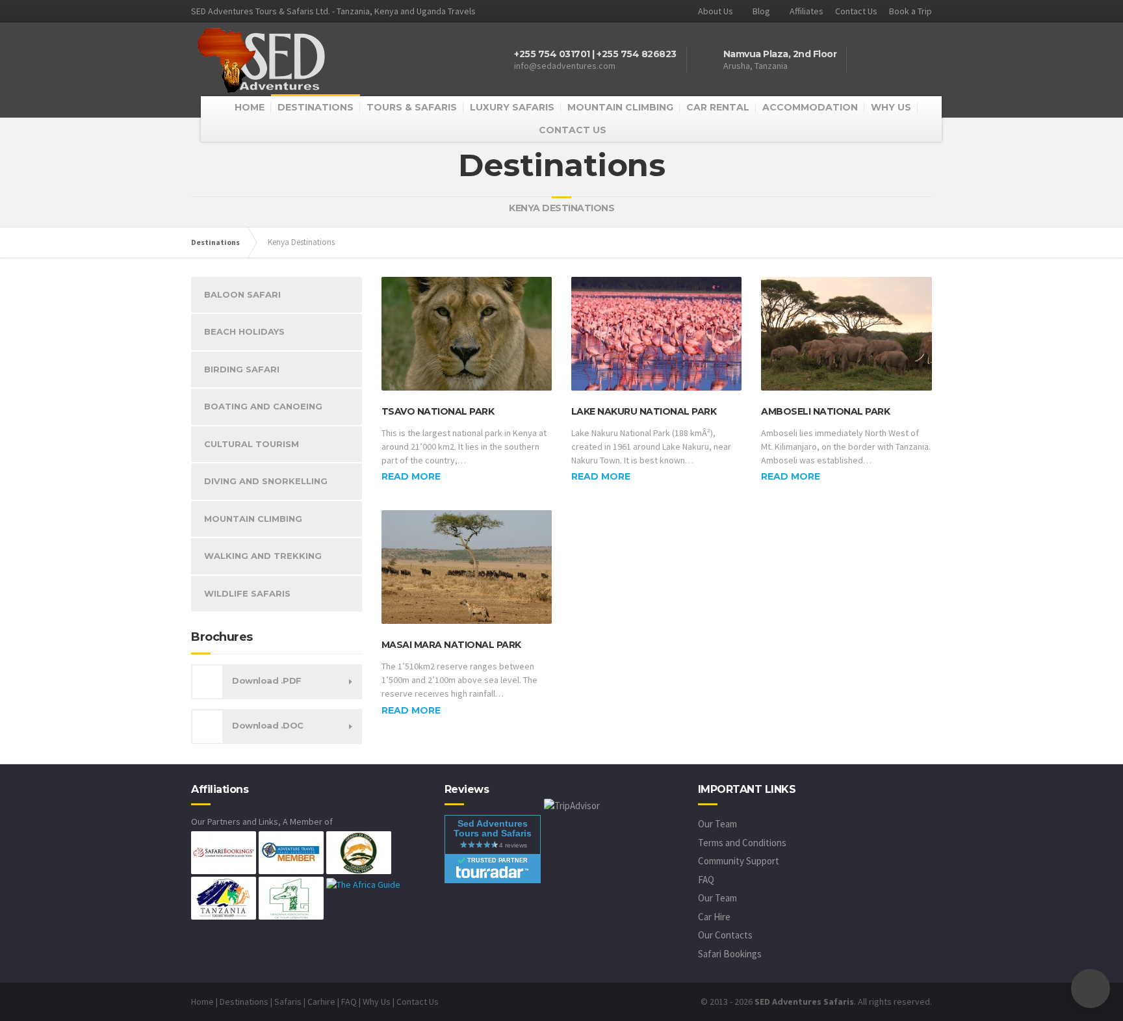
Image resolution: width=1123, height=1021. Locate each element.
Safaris (288, 1001)
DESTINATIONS (316, 107)
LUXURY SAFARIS (512, 107)
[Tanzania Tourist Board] (223, 897)
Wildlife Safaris (247, 593)
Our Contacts (725, 935)
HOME (250, 107)
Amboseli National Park (825, 411)
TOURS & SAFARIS (412, 107)
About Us (715, 11)
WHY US (891, 107)
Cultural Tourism (251, 444)
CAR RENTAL (717, 107)
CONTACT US (572, 130)
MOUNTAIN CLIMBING (620, 107)
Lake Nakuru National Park (644, 411)
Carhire (321, 1001)
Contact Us (856, 11)
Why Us (377, 1001)
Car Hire (714, 917)
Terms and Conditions (742, 842)
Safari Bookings (730, 954)
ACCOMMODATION (810, 107)
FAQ (706, 879)
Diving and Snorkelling (266, 481)
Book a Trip (910, 11)
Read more (411, 476)
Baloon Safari (242, 294)
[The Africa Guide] (363, 883)
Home (202, 1001)
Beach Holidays (244, 331)
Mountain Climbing (253, 518)
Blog (761, 11)
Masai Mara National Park (451, 645)
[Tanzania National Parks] (358, 852)
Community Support (738, 861)
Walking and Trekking (263, 555)
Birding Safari (241, 369)
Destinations (215, 242)
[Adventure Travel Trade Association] (291, 852)
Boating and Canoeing (263, 406)
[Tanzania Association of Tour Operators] (291, 897)
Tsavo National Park (438, 411)
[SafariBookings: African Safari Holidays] (223, 852)
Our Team (717, 824)
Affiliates (806, 11)
